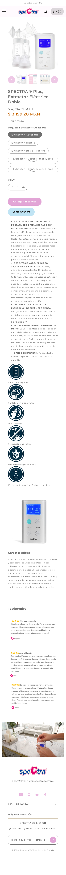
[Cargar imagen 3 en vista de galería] (45, 79)
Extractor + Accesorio (25, 134)
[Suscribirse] (53, 840)
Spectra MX (25, 850)
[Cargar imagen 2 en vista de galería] (33, 79)
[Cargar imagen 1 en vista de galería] (21, 79)
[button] (4, 11)
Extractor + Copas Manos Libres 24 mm (33, 159)
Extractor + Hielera (23, 142)
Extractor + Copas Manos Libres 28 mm (33, 170)
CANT (11, 180)
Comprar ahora (21, 211)
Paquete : (27, 127)
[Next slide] (62, 3)
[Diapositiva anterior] (11, 79)
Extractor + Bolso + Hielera (28, 150)
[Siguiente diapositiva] (54, 79)
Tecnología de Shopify (43, 850)
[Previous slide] (3, 3)
